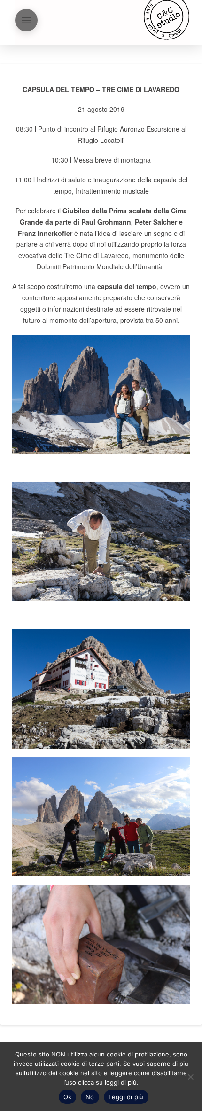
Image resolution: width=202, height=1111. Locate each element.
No (89, 1097)
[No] (190, 1076)
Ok (67, 1097)
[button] (26, 20)
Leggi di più (126, 1097)
